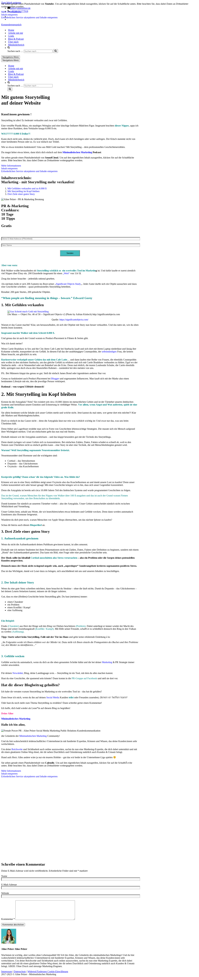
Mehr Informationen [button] (11, 12)
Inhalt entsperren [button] (9, 14)
